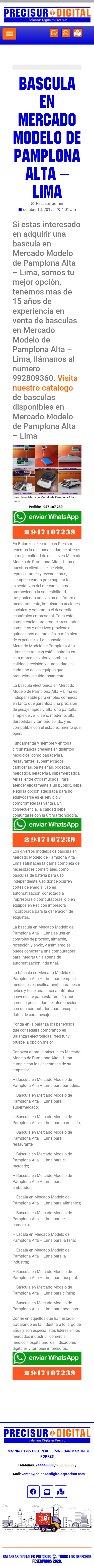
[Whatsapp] (54, 32)
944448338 (45, 1465)
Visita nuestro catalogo (45, 382)
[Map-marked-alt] (77, 32)
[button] (9, 34)
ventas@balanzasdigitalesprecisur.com (53, 1474)
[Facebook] (33, 1491)
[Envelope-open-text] (47, 1491)
